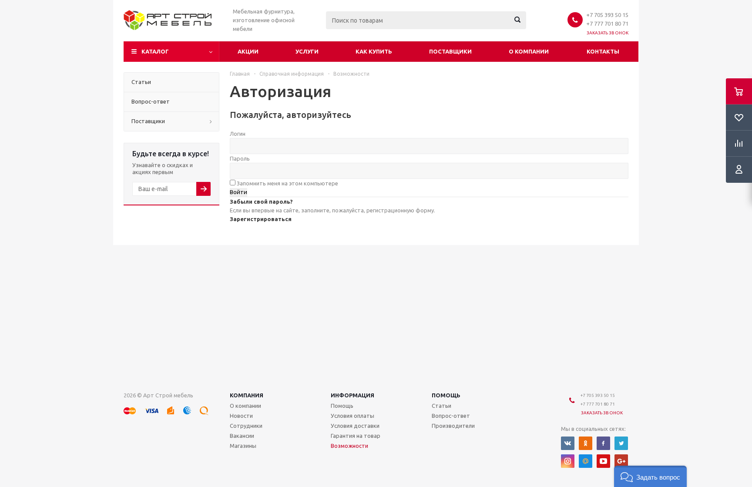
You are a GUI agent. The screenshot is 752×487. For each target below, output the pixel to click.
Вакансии (242, 436)
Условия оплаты (352, 416)
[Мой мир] (585, 461)
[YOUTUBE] (603, 461)
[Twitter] (621, 443)
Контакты (603, 51)
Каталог (155, 51)
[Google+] (621, 461)
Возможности (349, 446)
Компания (246, 395)
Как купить (374, 51)
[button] (650, 476)
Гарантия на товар (355, 436)
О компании (529, 51)
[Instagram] (567, 461)
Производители (453, 426)
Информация (352, 395)
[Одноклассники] (585, 443)
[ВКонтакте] (567, 443)
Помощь (446, 395)
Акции (248, 51)
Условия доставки (355, 426)
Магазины (243, 446)
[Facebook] (603, 443)
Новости (241, 416)
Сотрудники (246, 426)
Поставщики (450, 51)
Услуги (307, 51)
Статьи (441, 406)
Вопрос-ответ (451, 416)
